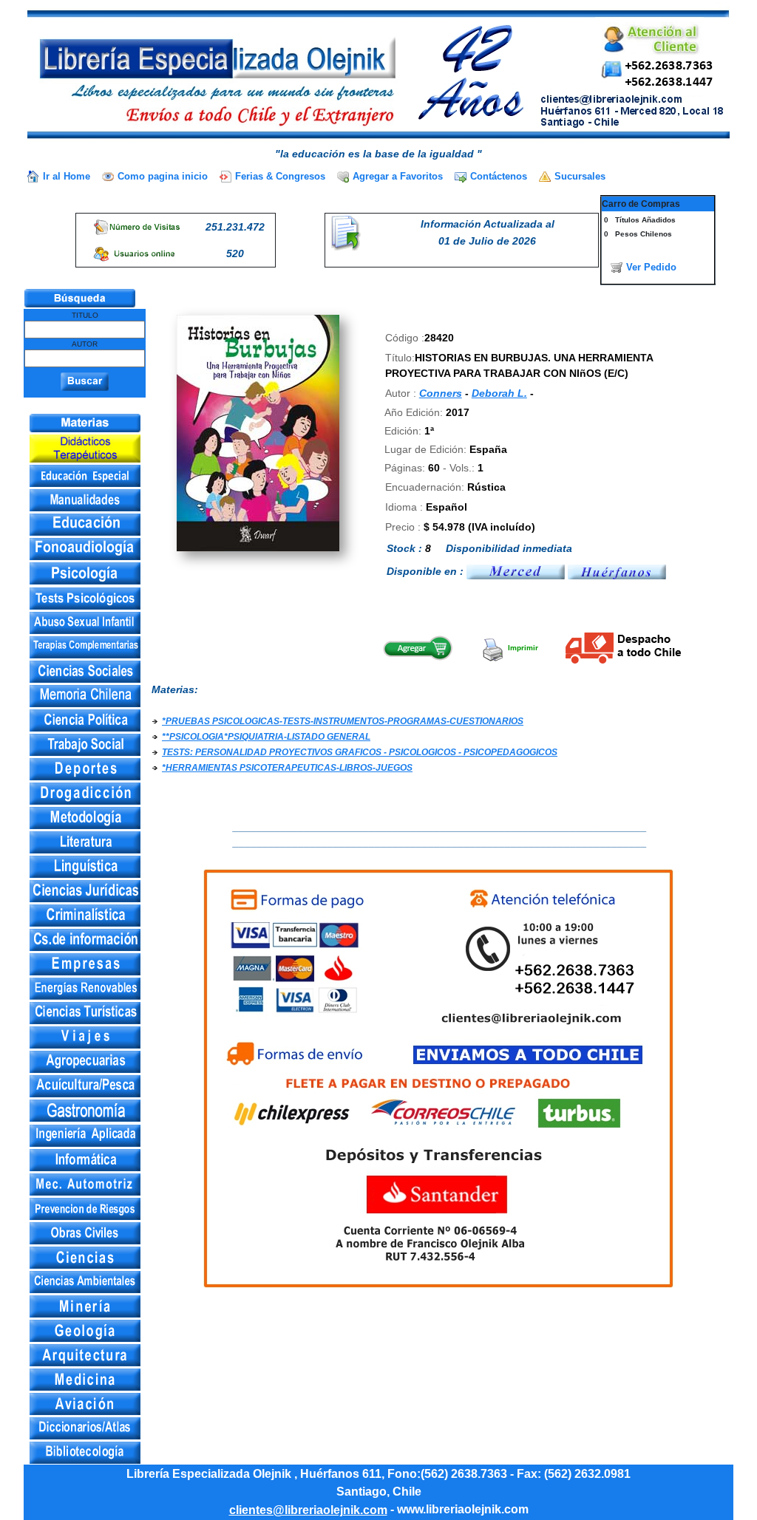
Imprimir (522, 648)
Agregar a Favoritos (398, 176)
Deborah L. (499, 393)
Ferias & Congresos (280, 176)
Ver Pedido (651, 267)
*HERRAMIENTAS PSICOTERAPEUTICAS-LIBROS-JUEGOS (287, 768)
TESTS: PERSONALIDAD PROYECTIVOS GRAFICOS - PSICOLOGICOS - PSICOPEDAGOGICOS (359, 752)
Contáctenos (498, 176)
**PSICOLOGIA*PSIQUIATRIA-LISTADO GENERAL (266, 737)
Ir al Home (66, 176)
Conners (440, 393)
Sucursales (579, 176)
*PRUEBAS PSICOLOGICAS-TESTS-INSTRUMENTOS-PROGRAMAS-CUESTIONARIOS (342, 721)
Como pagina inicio (163, 176)
